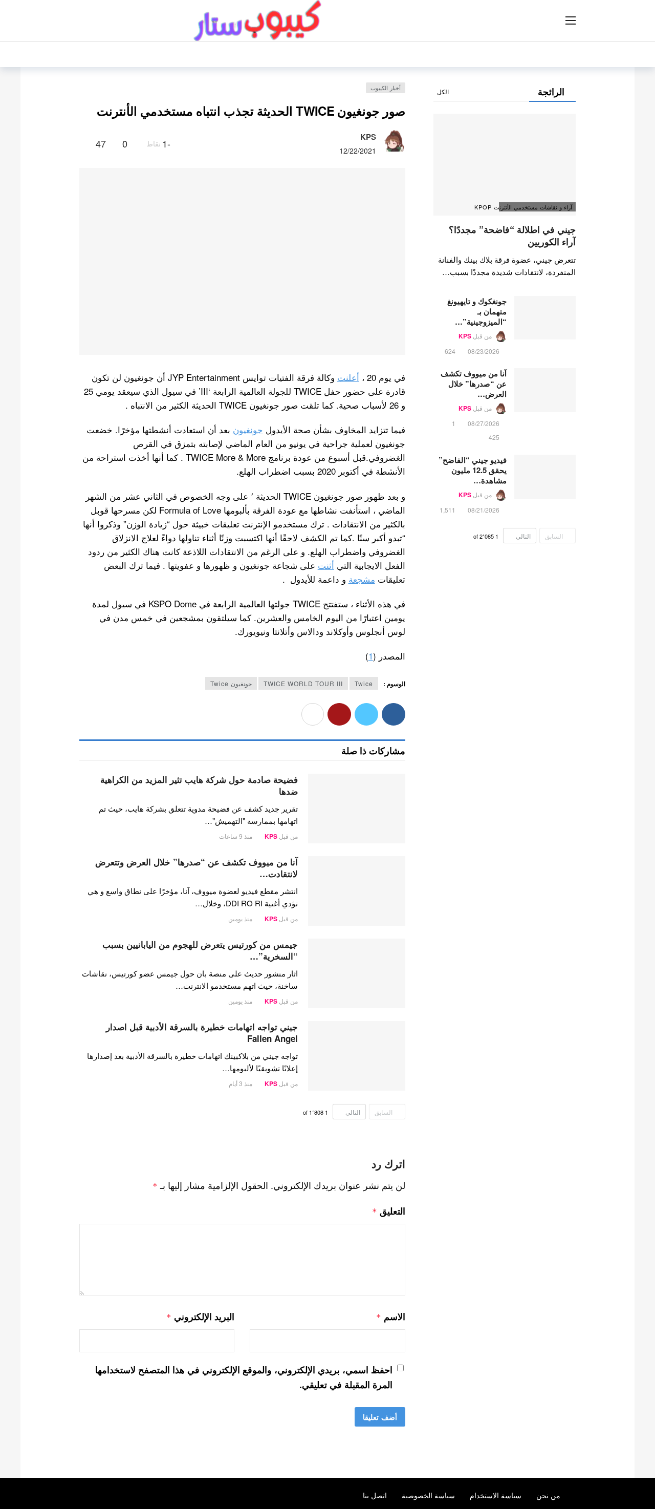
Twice (364, 683)
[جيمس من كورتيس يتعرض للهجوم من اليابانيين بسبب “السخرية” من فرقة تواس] (356, 973)
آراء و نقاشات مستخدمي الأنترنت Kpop (535, 207)
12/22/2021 (357, 150)
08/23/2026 (483, 351)
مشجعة (361, 578)
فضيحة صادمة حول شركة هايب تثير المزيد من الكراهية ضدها (199, 785)
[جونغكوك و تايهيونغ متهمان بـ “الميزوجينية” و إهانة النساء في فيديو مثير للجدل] (545, 318)
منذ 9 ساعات (235, 836)
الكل (443, 91)
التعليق (388, 1211)
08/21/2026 (483, 509)
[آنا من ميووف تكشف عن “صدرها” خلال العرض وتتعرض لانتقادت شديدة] (356, 891)
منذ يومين (240, 918)
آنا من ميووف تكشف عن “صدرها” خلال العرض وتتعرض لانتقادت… (196, 868)
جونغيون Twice (231, 683)
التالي (352, 1112)
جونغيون (248, 429)
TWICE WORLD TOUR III (303, 683)
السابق (383, 1112)
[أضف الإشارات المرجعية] (83, 143)
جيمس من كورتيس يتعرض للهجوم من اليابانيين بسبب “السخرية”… (200, 950)
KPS (368, 136)
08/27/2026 (483, 423)
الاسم (390, 1316)
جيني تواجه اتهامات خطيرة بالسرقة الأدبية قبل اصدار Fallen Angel (202, 1033)
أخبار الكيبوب (385, 87)
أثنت (326, 565)
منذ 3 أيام (240, 1083)
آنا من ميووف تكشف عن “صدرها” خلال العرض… (474, 383)
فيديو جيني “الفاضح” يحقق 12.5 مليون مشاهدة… (473, 470)
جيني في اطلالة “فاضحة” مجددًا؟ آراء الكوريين (512, 235)
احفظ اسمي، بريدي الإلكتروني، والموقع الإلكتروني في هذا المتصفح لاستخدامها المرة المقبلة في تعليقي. (243, 1377)
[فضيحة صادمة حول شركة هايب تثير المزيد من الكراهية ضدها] (356, 808)
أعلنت (348, 377)
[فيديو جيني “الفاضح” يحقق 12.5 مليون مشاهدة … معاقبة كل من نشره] (545, 477)
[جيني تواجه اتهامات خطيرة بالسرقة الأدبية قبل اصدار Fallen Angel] (356, 1056)
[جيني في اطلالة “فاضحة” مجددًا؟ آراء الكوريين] (504, 165)
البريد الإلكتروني (200, 1316)
